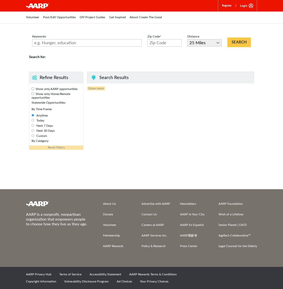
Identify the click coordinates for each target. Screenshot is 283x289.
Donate (108, 214)
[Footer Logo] (57, 204)
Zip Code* (154, 36)
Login (243, 5)
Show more (96, 88)
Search (239, 42)
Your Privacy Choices (154, 281)
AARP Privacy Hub (38, 274)
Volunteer (109, 225)
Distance (193, 36)
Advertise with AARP (156, 203)
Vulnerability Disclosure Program (86, 281)
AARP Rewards (113, 246)
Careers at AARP (153, 225)
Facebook (213, 275)
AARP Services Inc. (154, 235)
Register (227, 5)
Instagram (239, 275)
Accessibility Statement (105, 274)
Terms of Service (70, 274)
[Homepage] (37, 6)
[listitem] (32, 19)
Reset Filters (56, 147)
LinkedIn (252, 275)
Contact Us (149, 214)
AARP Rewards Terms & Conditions (153, 274)
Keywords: (39, 36)
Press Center (188, 246)
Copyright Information (41, 281)
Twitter (226, 275)
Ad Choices (124, 281)
